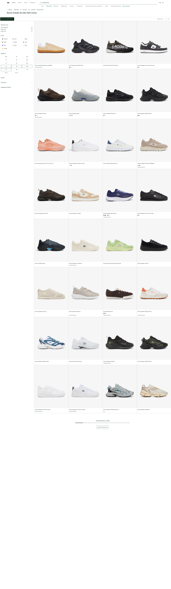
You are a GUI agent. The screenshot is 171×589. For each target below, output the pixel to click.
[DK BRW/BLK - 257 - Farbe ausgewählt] (35, 115)
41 (20, 9)
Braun (5, 42)
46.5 (27, 66)
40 (16, 56)
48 (16, 69)
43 (29, 9)
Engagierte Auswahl (6, 87)
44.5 (27, 63)
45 (6, 66)
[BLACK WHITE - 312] (108, 215)
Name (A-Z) (3, 29)
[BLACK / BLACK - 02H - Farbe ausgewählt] (69, 67)
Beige (15, 42)
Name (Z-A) (3, 31)
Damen (20, 2)
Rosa (15, 45)
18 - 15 (6, 72)
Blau (5, 45)
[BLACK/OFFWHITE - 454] (139, 165)
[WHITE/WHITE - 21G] (139, 67)
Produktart (3, 82)
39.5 (6, 56)
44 (16, 63)
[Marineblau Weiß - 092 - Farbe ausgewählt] (104, 215)
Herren (13, 2)
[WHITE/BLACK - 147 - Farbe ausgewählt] (69, 165)
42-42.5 (25, 9)
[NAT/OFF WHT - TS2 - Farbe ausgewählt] (138, 165)
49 (27, 69)
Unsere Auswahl (4, 27)
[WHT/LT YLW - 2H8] (105, 115)
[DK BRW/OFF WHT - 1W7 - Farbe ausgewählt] (104, 313)
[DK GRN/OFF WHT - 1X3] (105, 313)
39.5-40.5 (16, 9)
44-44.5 (33, 9)
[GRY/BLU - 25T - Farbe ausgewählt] (69, 115)
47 (6, 69)
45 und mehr (40, 9)
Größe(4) (3, 53)
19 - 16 (16, 72)
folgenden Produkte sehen (103, 427)
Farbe (2, 35)
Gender (3, 77)
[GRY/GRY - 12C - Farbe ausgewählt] (104, 411)
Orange (5, 48)
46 (16, 66)
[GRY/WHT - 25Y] (109, 215)
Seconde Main (126, 6)
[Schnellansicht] (67, 62)
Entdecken (32, 2)
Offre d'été (49, 6)
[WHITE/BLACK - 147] (105, 411)
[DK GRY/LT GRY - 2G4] (71, 115)
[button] (163, 2)
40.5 (27, 56)
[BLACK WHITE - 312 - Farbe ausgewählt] (138, 67)
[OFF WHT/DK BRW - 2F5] (36, 115)
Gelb (26, 45)
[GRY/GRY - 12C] (139, 115)
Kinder (25, 2)
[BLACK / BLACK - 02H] (71, 165)
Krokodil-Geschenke (116, 6)
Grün (26, 42)
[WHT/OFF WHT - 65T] (72, 67)
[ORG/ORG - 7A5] (72, 115)
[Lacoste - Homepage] (8, 2)
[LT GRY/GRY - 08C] (71, 67)
